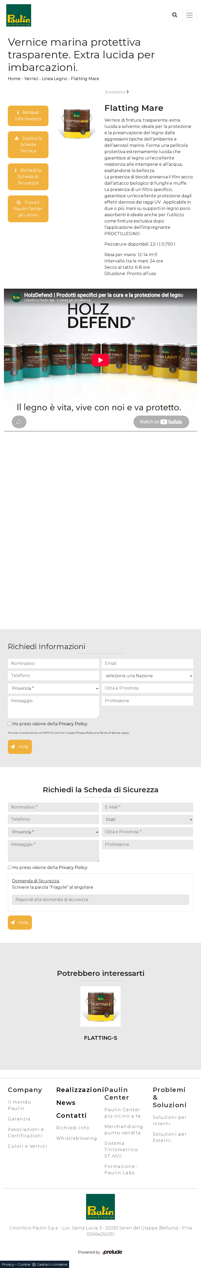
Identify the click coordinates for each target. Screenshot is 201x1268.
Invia (22, 746)
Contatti (71, 1115)
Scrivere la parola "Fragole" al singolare (52, 887)
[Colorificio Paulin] (18, 15)
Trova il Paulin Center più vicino (28, 209)
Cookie (24, 1264)
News (66, 1102)
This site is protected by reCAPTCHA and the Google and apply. (68, 732)
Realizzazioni (80, 1090)
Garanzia (19, 1118)
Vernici (31, 78)
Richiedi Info (73, 1127)
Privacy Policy (73, 723)
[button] (174, 15)
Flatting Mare (85, 78)
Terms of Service (110, 732)
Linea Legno (54, 78)
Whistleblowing (76, 1138)
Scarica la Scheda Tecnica (31, 144)
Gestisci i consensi (52, 1264)
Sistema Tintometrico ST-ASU (121, 1149)
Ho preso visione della (49, 723)
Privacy (8, 1264)
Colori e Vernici (27, 1146)
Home (14, 78)
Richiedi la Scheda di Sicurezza (29, 176)
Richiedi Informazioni (28, 115)
